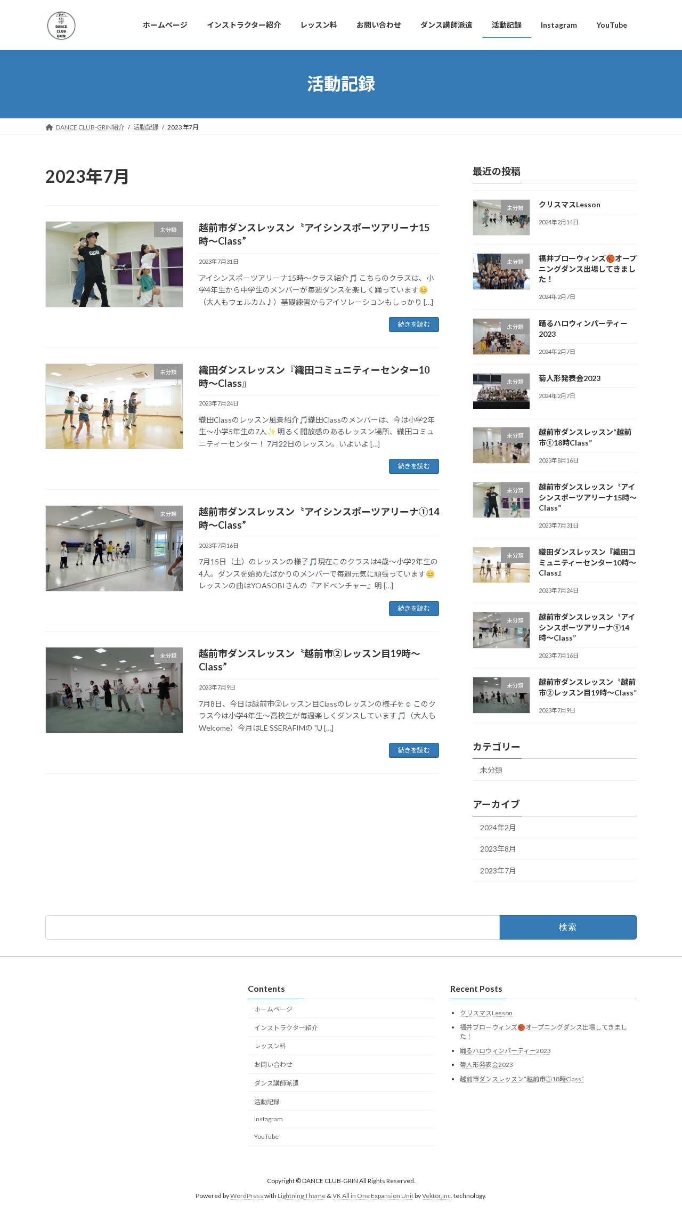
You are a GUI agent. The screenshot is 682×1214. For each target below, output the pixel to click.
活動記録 (267, 1102)
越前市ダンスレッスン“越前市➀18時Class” (522, 1079)
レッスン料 (270, 1046)
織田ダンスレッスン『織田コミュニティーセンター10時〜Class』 (587, 562)
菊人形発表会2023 (569, 378)
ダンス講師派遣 (276, 1083)
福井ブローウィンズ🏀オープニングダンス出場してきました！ (588, 269)
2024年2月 (498, 826)
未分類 (491, 769)
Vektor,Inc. (437, 1196)
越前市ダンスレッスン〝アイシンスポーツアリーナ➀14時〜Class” (587, 627)
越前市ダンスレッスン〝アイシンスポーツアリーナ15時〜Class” (588, 497)
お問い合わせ (273, 1065)
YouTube (266, 1136)
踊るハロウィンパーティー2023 (505, 1051)
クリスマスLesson (569, 204)
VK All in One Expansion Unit (372, 1196)
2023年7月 (498, 870)
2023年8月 (498, 848)
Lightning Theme (302, 1196)
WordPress (246, 1196)
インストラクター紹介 (286, 1028)
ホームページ (273, 1009)
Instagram (268, 1119)
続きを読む (414, 324)
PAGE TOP (655, 1168)
